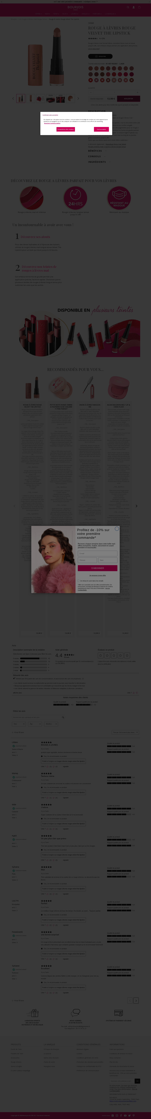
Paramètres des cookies (66, 129)
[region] (76, 123)
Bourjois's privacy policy (52, 123)
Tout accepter (101, 129)
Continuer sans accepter (50, 115)
